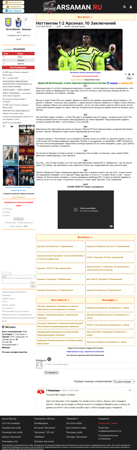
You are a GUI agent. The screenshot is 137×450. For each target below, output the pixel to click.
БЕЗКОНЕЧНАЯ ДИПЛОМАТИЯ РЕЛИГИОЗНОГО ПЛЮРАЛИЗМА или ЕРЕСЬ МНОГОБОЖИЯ (17, 84)
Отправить (51, 372)
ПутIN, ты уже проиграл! (12, 123)
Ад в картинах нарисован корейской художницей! (85, 355)
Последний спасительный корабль (85, 76)
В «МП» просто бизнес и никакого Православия (16, 73)
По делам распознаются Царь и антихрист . (14, 100)
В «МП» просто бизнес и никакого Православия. (16, 106)
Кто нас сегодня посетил (14, 352)
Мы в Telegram (15, 11)
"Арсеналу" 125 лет (44, 432)
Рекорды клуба (74, 432)
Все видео (108, 300)
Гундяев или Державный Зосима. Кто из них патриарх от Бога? (18, 118)
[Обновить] (34, 273)
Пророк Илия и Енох (18, 190)
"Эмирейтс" (72, 418)
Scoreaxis (19, 49)
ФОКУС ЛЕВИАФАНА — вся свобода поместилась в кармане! (17, 94)
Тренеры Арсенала (44, 441)
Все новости (59, 300)
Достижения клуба (76, 427)
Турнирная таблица (44, 418)
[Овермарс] (40, 391)
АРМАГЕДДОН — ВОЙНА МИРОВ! (16, 90)
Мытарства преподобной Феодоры (18, 187)
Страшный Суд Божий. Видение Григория (18, 194)
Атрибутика (15, 7)
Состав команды (11, 423)
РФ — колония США (10, 78)
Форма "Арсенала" (11, 436)
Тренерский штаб (11, 427)
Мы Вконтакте (15, 2)
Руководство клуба (12, 432)
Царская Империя (18, 197)
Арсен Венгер (9, 418)
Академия (103, 418)
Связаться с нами (107, 423)
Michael (6, 347)
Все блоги (84, 17)
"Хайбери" (39, 436)
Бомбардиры (41, 423)
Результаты (11, 222)
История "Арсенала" (45, 427)
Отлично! (8, 209)
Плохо (7, 215)
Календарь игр (10, 441)
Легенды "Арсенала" (76, 436)
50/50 (7, 212)
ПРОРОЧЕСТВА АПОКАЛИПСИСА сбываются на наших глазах (16, 112)
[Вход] (49, 359)
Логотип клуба (74, 423)
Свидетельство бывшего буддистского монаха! (85, 348)
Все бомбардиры (18, 67)
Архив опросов (25, 222)
